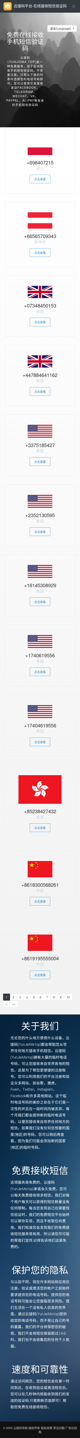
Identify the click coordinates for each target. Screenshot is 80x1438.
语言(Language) (61, 28)
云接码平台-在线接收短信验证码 (40, 5)
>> (14, 1004)
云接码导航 (21, 1428)
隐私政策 (46, 1428)
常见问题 (59, 1428)
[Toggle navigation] (74, 6)
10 (68, 997)
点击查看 (40, 179)
